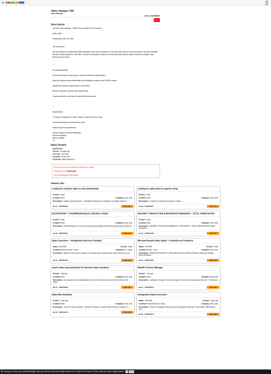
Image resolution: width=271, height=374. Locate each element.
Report (157, 20)
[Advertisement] (193, 94)
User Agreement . (116, 371)
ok (127, 372)
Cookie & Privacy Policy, (87, 371)
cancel (131, 372)
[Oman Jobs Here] (15, 4)
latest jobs (71, 171)
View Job (127, 206)
